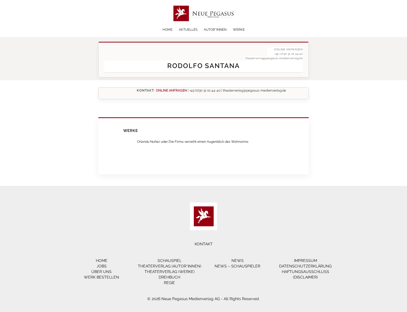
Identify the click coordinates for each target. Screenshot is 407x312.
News (237, 260)
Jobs (102, 266)
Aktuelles (188, 30)
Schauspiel (170, 260)
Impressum (305, 260)
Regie (169, 282)
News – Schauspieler (237, 266)
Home (167, 30)
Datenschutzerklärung (305, 266)
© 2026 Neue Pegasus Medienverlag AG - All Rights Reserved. (203, 299)
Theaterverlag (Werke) (170, 271)
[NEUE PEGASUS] (203, 26)
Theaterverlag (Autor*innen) (169, 266)
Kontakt (204, 244)
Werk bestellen (101, 277)
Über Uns (101, 271)
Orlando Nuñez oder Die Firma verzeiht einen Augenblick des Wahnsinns (192, 141)
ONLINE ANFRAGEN (171, 90)
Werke (239, 30)
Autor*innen (215, 30)
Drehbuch (169, 277)
